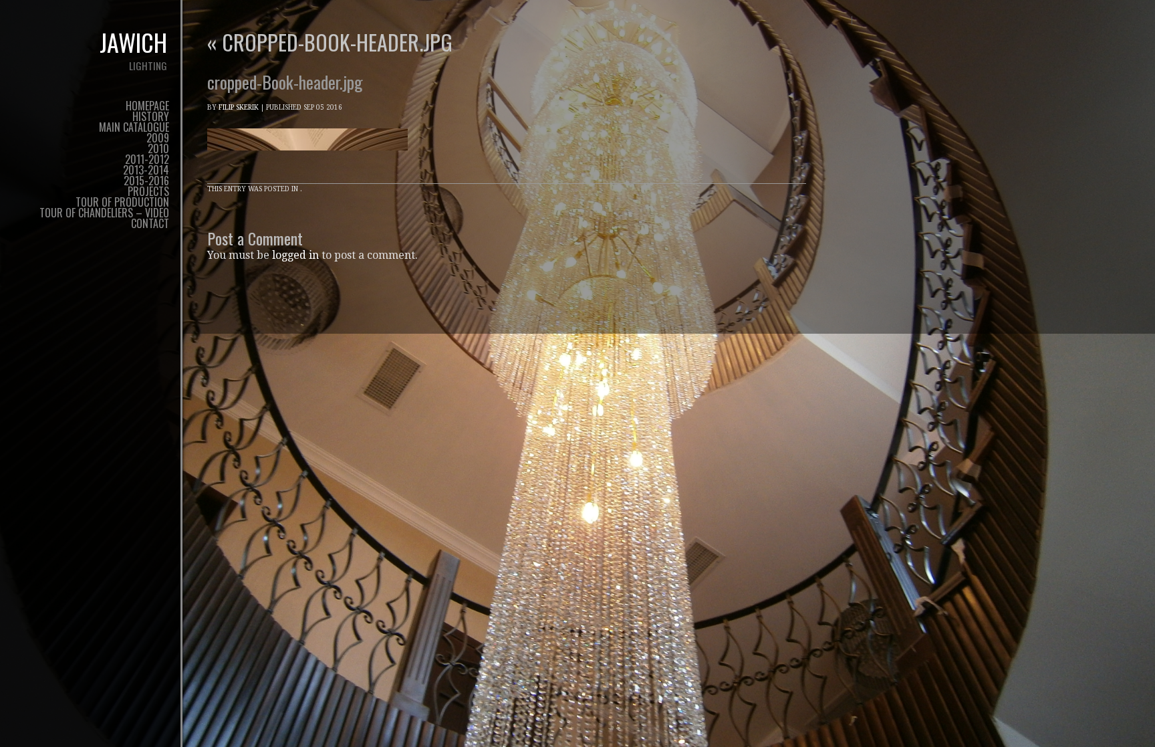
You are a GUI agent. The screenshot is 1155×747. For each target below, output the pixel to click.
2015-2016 (146, 180)
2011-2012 (147, 159)
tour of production (122, 202)
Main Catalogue (134, 127)
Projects (148, 191)
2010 (158, 148)
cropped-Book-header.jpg (330, 42)
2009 (157, 137)
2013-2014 (146, 170)
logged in (295, 255)
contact (150, 223)
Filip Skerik (239, 107)
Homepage (147, 105)
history (150, 116)
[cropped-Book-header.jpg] (307, 162)
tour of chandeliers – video (104, 212)
